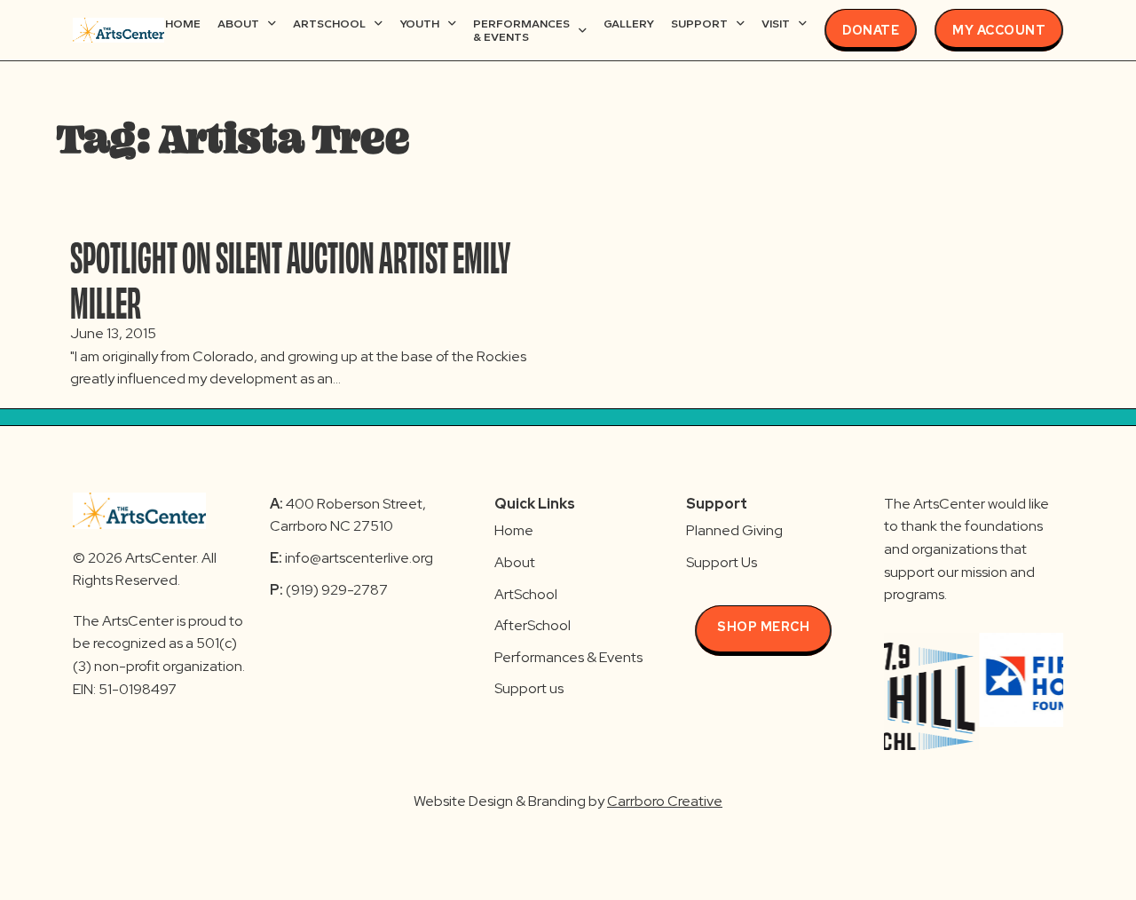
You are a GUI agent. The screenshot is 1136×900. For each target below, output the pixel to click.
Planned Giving (734, 530)
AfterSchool (532, 625)
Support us (529, 688)
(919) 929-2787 (329, 589)
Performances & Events (521, 30)
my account (998, 30)
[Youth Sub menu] (452, 23)
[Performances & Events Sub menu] (583, 30)
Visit (775, 23)
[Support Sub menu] (741, 23)
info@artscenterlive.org (359, 558)
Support (699, 23)
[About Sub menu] (272, 23)
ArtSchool (329, 23)
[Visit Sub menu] (803, 23)
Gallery (629, 23)
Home (183, 23)
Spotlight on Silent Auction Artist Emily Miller (290, 276)
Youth (419, 23)
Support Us (721, 562)
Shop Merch (763, 627)
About (238, 23)
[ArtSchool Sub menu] (379, 23)
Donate (870, 30)
